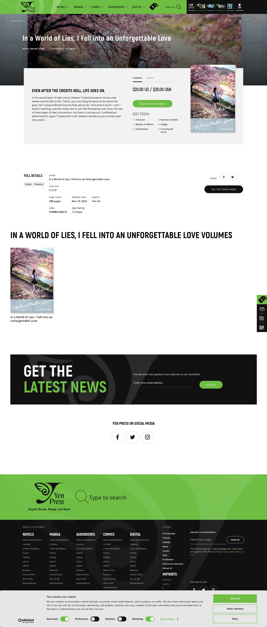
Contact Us (167, 568)
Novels (21, 21)
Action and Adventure (32, 540)
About (165, 546)
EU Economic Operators (173, 564)
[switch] (95, 618)
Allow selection (235, 608)
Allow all (235, 598)
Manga (55, 534)
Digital (135, 534)
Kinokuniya (142, 128)
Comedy (26, 544)
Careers (166, 551)
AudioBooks (85, 534)
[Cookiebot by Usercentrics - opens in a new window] (26, 621)
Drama (28, 184)
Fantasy (26, 557)
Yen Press (167, 579)
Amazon (140, 119)
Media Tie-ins (109, 570)
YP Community (169, 533)
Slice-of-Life (28, 579)
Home (13, 21)
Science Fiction (29, 574)
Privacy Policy (222, 551)
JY (163, 588)
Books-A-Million (144, 124)
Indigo (164, 124)
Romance (39, 184)
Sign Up (235, 539)
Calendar (166, 542)
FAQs (165, 555)
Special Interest (29, 583)
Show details (167, 619)
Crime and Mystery (31, 548)
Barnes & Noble (169, 119)
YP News (166, 538)
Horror (26, 561)
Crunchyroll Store (167, 130)
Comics (108, 534)
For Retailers (168, 559)
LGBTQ (26, 566)
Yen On (166, 584)
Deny (235, 618)
